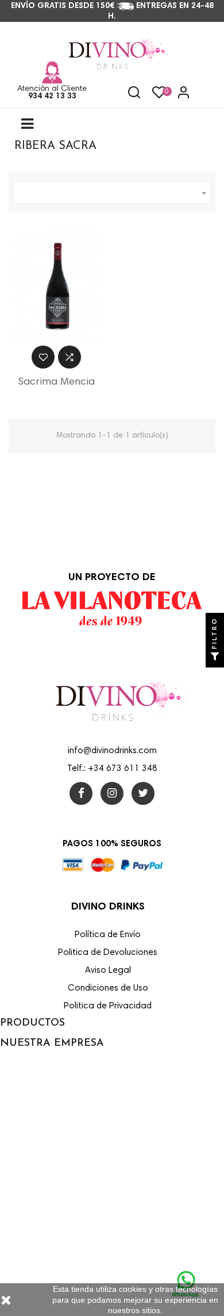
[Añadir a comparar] (69, 357)
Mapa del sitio (23, 1235)
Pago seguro (21, 1161)
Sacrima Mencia (56, 382)
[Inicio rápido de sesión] (178, 93)
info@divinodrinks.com (112, 751)
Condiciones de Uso (33, 1112)
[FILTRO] (215, 658)
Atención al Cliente (52, 89)
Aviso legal (18, 1087)
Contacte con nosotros (38, 1211)
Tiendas (13, 1260)
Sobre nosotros (25, 1137)
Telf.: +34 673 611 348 (112, 769)
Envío (9, 1062)
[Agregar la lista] (43, 357)
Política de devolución (36, 1186)
